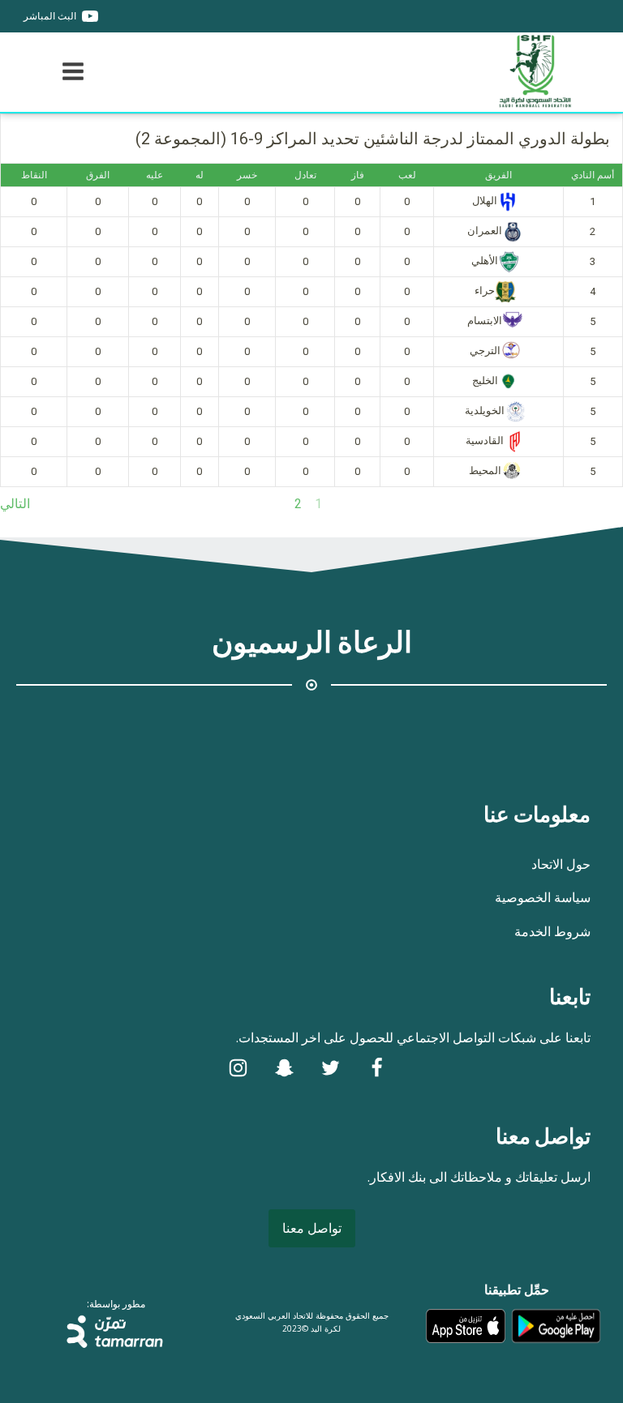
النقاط (34, 175)
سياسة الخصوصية (543, 897)
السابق (604, 503)
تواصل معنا (312, 1228)
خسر (247, 175)
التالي (15, 503)
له (199, 175)
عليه (154, 175)
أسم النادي (592, 175)
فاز (357, 175)
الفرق (98, 175)
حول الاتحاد (561, 864)
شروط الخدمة (552, 931)
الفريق (498, 175)
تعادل (305, 175)
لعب (407, 175)
